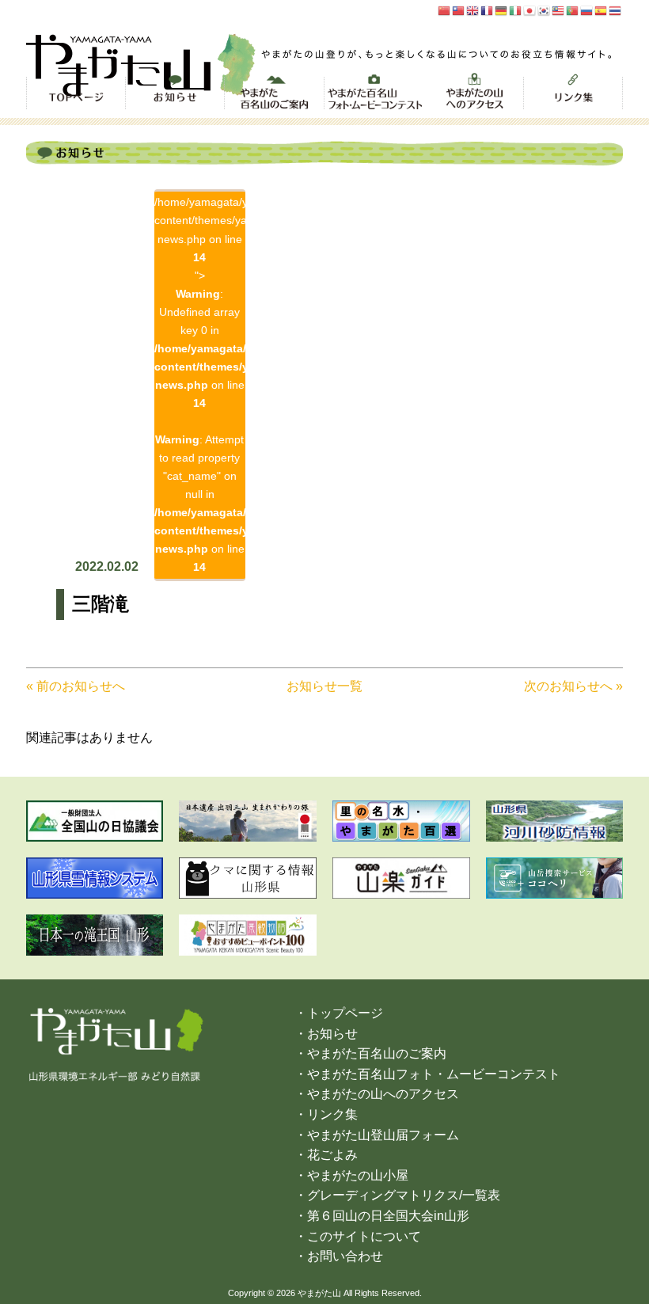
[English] (473, 10)
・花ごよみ (326, 1154)
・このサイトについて (357, 1236)
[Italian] (516, 10)
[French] (487, 10)
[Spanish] (601, 10)
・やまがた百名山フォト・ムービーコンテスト (427, 1074)
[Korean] (544, 10)
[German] (502, 10)
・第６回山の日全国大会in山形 (381, 1215)
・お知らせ (326, 1033)
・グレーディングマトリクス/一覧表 (397, 1195)
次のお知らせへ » (573, 686)
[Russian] (587, 10)
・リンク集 (326, 1114)
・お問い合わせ (338, 1256)
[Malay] (559, 10)
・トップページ (338, 1013)
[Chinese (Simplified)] (445, 10)
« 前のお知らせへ (75, 686)
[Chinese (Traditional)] (459, 10)
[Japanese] (530, 10)
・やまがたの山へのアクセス (376, 1094)
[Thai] (616, 10)
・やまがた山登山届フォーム (376, 1135)
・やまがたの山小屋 (351, 1175)
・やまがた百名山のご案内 (370, 1053)
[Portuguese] (573, 10)
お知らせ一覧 (324, 686)
